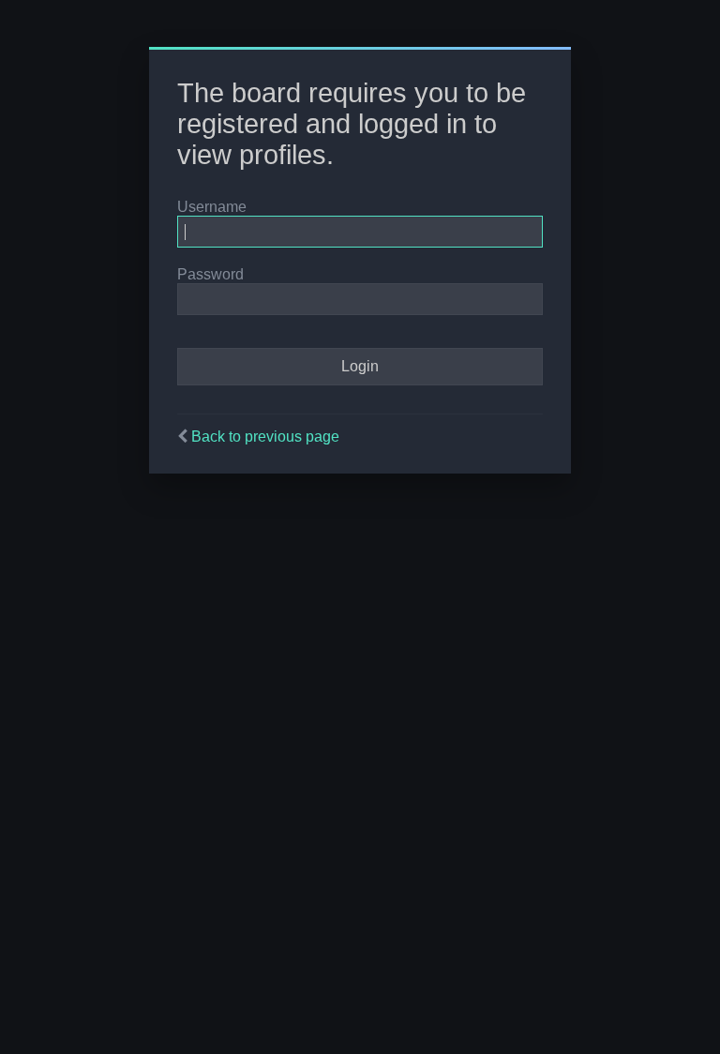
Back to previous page (265, 436)
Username (212, 207)
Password (210, 274)
